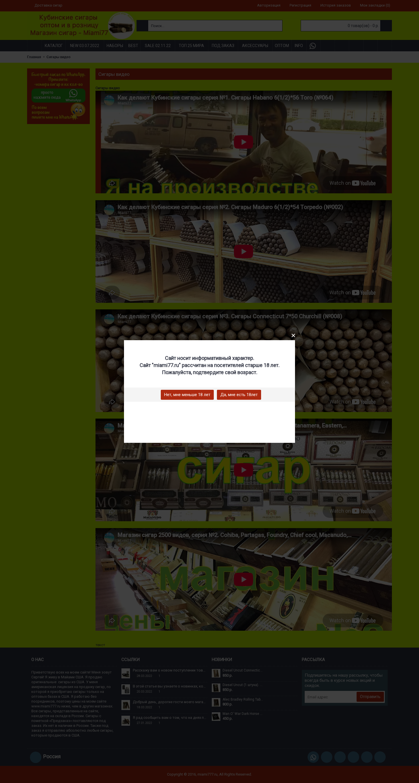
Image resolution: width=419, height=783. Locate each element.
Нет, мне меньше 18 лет (187, 394)
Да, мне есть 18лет (239, 394)
